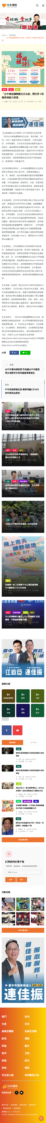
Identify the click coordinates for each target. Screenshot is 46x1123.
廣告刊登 (5, 1105)
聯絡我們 (32, 1105)
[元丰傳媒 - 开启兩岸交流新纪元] (9, 5)
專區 (27, 1067)
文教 (25, 612)
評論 (4, 1046)
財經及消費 (31, 1031)
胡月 (20, 759)
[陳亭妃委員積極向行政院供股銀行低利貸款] (8, 750)
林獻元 (6, 101)
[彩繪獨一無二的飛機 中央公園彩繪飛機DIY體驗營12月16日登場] (23, 566)
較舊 (7, 385)
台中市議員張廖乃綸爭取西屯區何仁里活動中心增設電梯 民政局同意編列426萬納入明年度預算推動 (22, 418)
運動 (36, 801)
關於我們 (23, 1105)
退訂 (21, 879)
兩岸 (4, 1053)
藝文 (17, 89)
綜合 (21, 450)
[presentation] (3, 22)
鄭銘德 (21, 794)
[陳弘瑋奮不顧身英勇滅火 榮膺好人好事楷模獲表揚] (23, 918)
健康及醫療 (23, 481)
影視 (4, 1038)
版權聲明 (17, 1108)
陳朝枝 (10, 622)
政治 (18, 801)
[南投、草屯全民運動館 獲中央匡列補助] (8, 918)
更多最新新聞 (23, 840)
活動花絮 (12, 35)
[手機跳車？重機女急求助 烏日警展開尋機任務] (8, 904)
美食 (4, 1067)
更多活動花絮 (23, 930)
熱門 (4, 89)
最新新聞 (12, 742)
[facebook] (7, 730)
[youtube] (18, 730)
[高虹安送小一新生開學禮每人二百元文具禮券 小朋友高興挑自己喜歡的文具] (8, 785)
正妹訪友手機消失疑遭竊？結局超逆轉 (21, 524)
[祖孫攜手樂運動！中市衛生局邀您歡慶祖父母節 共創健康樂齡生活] (8, 806)
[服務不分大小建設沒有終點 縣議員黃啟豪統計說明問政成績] (37, 904)
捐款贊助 (14, 1105)
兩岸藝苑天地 (32, 1075)
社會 (8, 481)
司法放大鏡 (8, 1075)
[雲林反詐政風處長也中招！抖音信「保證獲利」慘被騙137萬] (7, 826)
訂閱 (10, 879)
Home (4, 35)
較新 (12, 365)
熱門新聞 (34, 742)
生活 (11, 89)
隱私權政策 (7, 1108)
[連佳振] (23, 122)
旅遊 (4, 1060)
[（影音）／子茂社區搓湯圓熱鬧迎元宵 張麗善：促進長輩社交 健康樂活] (37, 918)
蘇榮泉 (10, 460)
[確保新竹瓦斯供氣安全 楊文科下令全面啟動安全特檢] (23, 904)
